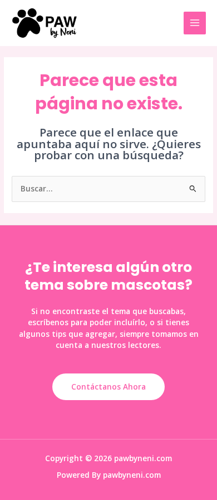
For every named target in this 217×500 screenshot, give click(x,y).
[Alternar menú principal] (195, 23)
